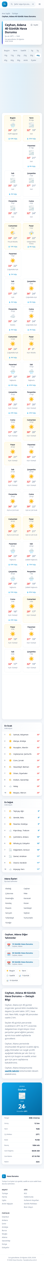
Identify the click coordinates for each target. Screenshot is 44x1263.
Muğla (4, 1234)
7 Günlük (24, 975)
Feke (25, 893)
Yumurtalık (28, 918)
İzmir (4, 1223)
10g (5, 55)
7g (38, 50)
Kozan (26, 903)
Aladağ (8, 888)
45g (5, 60)
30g (31, 55)
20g (18, 55)
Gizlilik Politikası (30, 1203)
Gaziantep (6, 1240)
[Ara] (32, 4)
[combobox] (22, 4)
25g (25, 55)
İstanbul (5, 1217)
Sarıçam (8, 913)
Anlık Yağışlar (7, 1203)
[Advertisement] (22, 88)
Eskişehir (5, 1247)
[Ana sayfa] (4, 4)
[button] (12, 128)
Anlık (26, 60)
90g (18, 60)
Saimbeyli (28, 908)
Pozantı (8, 908)
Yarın (15, 50)
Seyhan (27, 913)
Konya (4, 1244)
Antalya (5, 1227)
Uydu (4, 1200)
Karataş (8, 903)
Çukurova (9, 893)
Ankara (5, 1220)
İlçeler (33, 60)
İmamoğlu (9, 898)
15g (12, 55)
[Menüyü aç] (39, 4)
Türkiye (15, 13)
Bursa (4, 1230)
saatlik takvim (12, 1071)
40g (38, 55)
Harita (4, 1197)
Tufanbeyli (9, 918)
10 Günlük (12, 980)
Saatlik (23, 50)
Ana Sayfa (6, 13)
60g (12, 60)
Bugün (7, 50)
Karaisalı (27, 898)
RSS (25, 1193)
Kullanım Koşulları (31, 1200)
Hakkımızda (28, 1197)
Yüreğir (8, 922)
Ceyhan (27, 888)
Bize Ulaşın (28, 1207)
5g (32, 50)
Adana (4, 1237)
